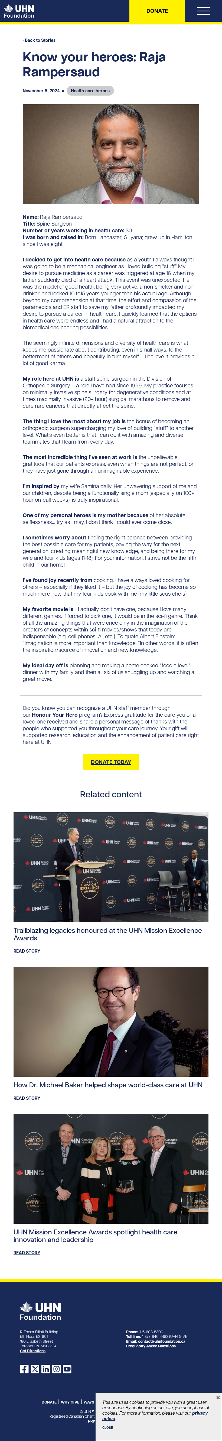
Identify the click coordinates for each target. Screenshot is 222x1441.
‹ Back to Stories (39, 40)
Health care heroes (90, 90)
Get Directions (32, 1350)
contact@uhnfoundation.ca (161, 1341)
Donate (157, 10)
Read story (27, 951)
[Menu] (203, 12)
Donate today (111, 762)
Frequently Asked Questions (151, 1346)
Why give (70, 1402)
